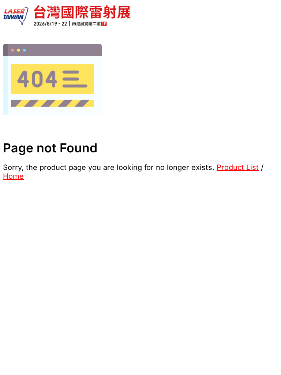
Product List (238, 167)
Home (13, 176)
